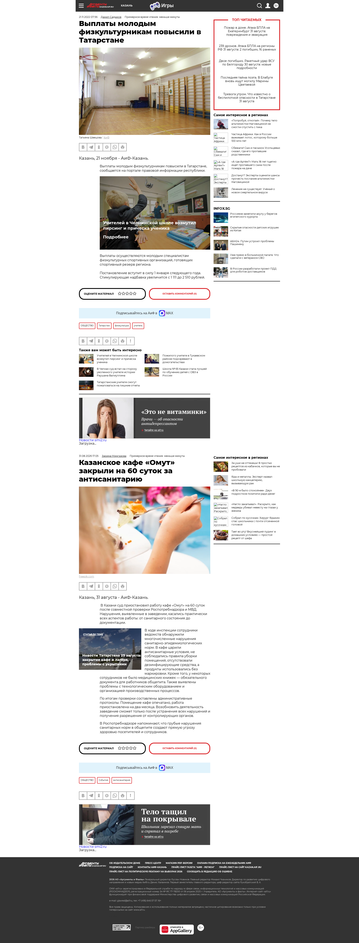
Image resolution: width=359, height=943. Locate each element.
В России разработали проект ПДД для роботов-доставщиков (253, 270)
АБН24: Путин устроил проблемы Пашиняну (252, 243)
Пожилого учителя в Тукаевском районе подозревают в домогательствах (183, 359)
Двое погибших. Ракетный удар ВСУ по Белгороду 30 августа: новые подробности (247, 64)
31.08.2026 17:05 (88, 455)
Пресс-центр (153, 863)
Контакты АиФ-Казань (152, 867)
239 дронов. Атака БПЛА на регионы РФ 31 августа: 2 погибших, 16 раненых (247, 47)
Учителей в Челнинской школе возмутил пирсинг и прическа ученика (149, 225)
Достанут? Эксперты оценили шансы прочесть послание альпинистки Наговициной (255, 179)
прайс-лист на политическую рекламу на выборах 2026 (145, 871)
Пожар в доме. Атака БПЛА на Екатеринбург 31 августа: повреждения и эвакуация (247, 31)
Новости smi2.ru (93, 440)
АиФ (106, 137)
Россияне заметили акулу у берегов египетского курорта (253, 215)
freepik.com (86, 576)
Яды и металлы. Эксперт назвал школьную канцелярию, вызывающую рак (251, 480)
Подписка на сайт (121, 867)
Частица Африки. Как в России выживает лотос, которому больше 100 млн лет (254, 137)
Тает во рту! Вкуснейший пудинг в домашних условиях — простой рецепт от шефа (253, 535)
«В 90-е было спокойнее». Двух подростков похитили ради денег (253, 492)
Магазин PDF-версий (179, 863)
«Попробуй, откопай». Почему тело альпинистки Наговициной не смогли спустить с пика (254, 124)
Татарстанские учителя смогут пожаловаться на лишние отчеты (118, 384)
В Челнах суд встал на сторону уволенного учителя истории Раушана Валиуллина (117, 372)
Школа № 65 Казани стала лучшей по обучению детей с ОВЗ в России (184, 372)
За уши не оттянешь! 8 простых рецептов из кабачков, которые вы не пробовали (255, 466)
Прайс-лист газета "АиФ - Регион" (192, 867)
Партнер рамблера (145, 927)
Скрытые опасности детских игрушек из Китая (254, 229)
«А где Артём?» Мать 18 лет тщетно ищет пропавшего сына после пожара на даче (254, 165)
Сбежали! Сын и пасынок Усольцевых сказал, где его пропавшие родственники (255, 151)
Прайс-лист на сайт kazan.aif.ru (240, 867)
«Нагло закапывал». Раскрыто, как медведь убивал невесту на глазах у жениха (254, 507)
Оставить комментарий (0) (179, 293)
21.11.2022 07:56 (88, 16)
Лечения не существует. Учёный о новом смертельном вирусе (253, 190)
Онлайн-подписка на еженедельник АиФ (224, 863)
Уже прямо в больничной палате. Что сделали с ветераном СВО (254, 256)
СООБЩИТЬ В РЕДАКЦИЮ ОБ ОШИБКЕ (209, 871)
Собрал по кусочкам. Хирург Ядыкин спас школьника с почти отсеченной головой (255, 521)
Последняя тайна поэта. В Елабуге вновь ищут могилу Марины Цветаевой (247, 81)
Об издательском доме (124, 863)
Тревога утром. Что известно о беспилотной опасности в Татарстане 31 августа (247, 97)
